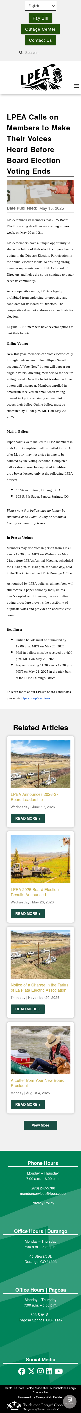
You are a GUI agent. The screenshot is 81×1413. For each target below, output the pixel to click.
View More (40, 1125)
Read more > (27, 818)
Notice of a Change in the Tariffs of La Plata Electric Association (39, 987)
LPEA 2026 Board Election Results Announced (35, 891)
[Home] (40, 78)
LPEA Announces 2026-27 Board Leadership (34, 796)
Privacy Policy (43, 1202)
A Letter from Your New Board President (38, 1082)
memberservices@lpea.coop (43, 1193)
